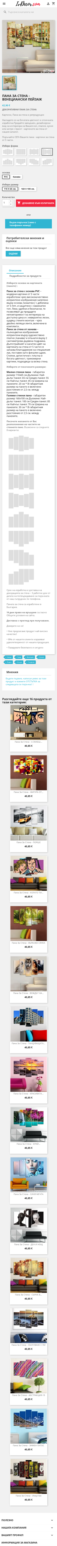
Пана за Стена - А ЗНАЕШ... (28, 741)
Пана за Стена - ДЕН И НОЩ (28, 1244)
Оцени (13, 253)
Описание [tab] (15, 270)
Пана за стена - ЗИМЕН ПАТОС (28, 1445)
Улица (9, 657)
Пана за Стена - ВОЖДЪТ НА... (28, 993)
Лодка (9, 662)
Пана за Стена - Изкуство (28, 1495)
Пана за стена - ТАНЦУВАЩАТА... (28, 1043)
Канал (41, 657)
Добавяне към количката (35, 203)
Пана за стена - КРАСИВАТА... (28, 1093)
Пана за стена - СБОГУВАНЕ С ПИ (28, 1345)
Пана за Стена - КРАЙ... (28, 1143)
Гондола (31, 662)
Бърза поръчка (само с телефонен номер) (23, 224)
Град (19, 657)
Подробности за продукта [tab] (25, 276)
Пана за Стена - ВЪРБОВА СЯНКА (28, 942)
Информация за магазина (19, 1542)
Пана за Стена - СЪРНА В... (28, 1294)
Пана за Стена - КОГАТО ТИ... (28, 892)
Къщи (19, 662)
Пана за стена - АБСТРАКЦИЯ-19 (28, 1395)
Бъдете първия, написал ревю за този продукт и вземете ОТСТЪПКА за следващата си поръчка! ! (26, 681)
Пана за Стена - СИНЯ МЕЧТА (28, 1194)
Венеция (30, 657)
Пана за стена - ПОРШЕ (29, 842)
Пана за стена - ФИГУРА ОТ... (28, 792)
